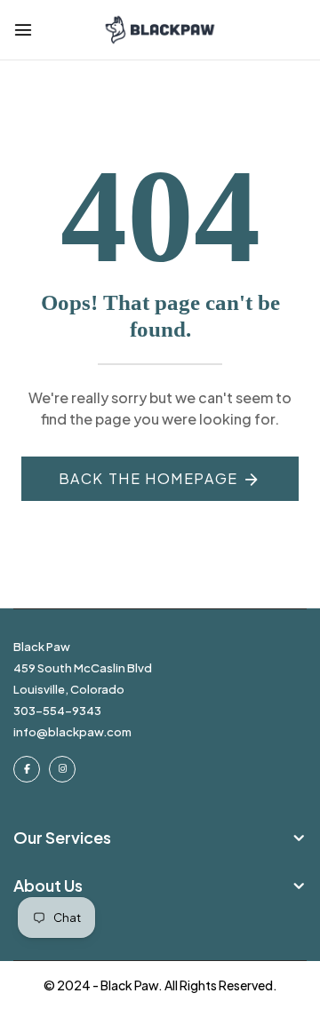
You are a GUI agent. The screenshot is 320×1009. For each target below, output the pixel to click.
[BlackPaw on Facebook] (26, 769)
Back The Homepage (148, 478)
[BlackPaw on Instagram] (62, 769)
